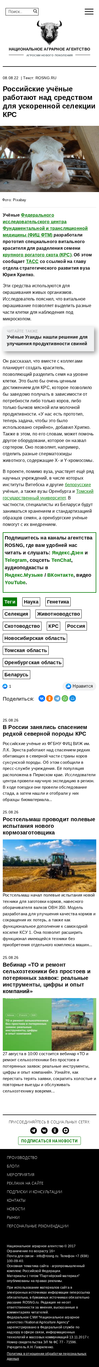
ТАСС (32, 261)
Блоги (13, 1166)
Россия (76, 626)
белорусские (78, 484)
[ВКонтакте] (41, 698)
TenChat (61, 560)
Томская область (25, 650)
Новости (16, 1208)
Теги (9, 602)
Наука (31, 602)
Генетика (58, 602)
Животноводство (58, 614)
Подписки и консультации (34, 1191)
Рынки (13, 1217)
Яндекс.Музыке (24, 575)
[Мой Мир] (72, 698)
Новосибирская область (34, 638)
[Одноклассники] (49, 698)
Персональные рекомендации (37, 1225)
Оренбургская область (33, 662)
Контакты (16, 1200)
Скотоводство (22, 626)
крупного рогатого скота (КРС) (37, 254)
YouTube (15, 582)
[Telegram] (57, 698)
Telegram (16, 560)
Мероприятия (20, 1174)
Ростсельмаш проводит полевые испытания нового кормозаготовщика (49, 826)
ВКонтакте (60, 575)
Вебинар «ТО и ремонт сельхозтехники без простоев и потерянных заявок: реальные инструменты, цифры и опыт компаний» (46, 978)
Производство (22, 1157)
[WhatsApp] (65, 698)
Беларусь (16, 674)
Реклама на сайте (25, 1183)
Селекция (16, 614)
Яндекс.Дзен (67, 552)
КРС (53, 626)
